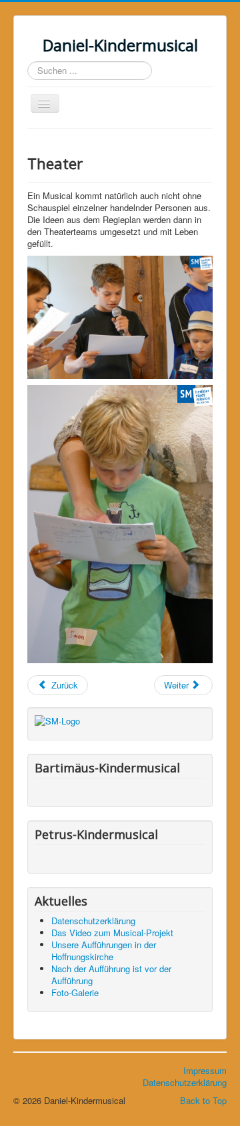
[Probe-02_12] (120, 524)
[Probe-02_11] (120, 317)
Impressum (205, 1070)
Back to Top (203, 1100)
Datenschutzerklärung (185, 1082)
